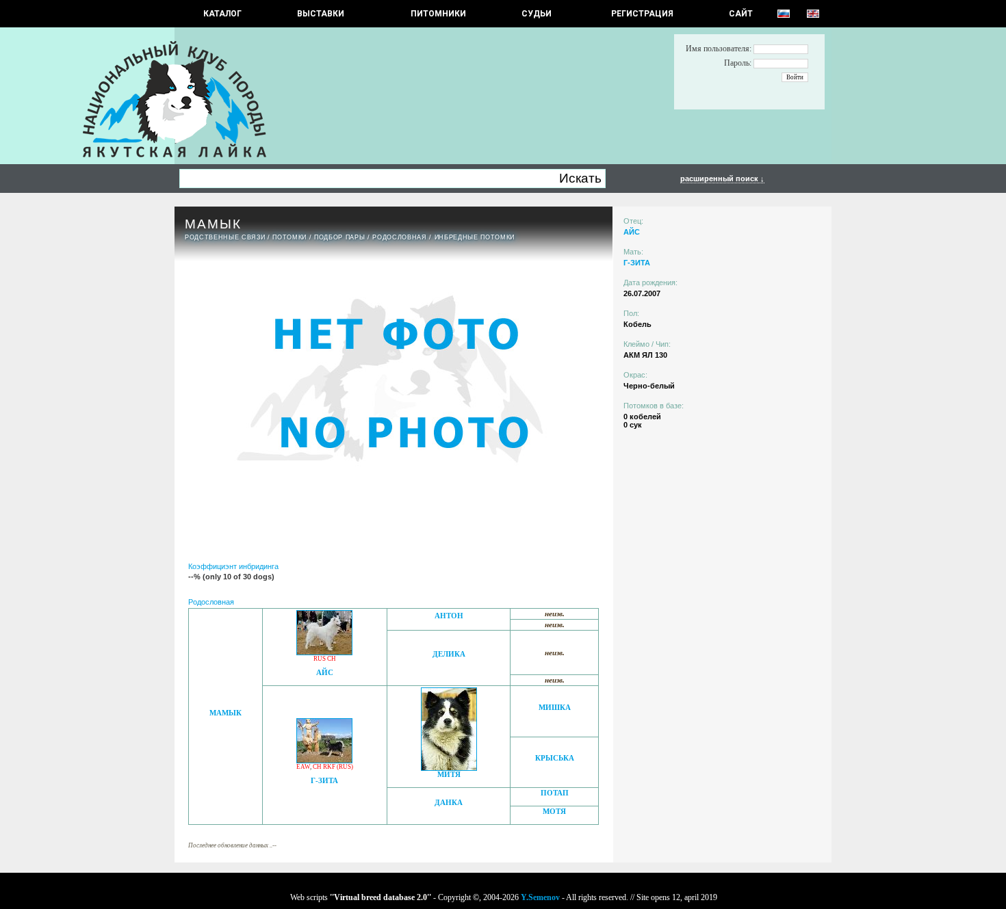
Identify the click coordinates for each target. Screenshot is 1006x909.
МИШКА (555, 707)
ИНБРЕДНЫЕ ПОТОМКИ (475, 237)
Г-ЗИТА (324, 781)
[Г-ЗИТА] (324, 759)
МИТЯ (449, 774)
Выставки (320, 13)
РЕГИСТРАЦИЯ (642, 13)
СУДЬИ (536, 13)
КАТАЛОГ (222, 13)
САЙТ (741, 13)
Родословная (399, 237)
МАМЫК (225, 713)
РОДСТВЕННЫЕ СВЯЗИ (225, 237)
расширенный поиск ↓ (722, 178)
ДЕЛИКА (449, 654)
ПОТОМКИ (289, 237)
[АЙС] (324, 651)
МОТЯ (554, 811)
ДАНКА (449, 802)
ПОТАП (555, 793)
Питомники (438, 13)
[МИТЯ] (449, 767)
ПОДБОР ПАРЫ (339, 237)
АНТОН (449, 616)
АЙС (324, 672)
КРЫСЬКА (554, 758)
